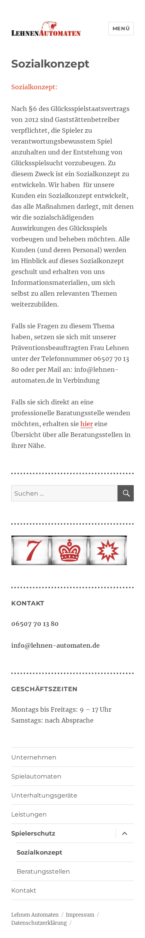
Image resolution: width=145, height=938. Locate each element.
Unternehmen (33, 757)
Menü (121, 28)
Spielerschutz (33, 833)
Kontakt (23, 890)
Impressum (80, 915)
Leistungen (29, 814)
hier (86, 424)
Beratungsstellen (43, 871)
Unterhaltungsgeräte (44, 795)
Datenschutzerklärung (39, 923)
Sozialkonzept (39, 852)
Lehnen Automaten (35, 915)
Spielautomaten (36, 776)
